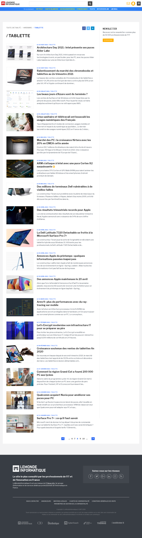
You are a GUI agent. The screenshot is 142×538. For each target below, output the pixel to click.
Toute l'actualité (13, 28)
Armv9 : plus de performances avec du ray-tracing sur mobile (62, 303)
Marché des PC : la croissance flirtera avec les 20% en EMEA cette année (64, 142)
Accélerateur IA (67, 9)
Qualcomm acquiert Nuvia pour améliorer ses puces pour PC (63, 396)
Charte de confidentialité (79, 501)
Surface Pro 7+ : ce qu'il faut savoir (57, 418)
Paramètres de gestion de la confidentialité (71, 504)
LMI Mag (114, 9)
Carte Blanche (51, 9)
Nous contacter (32, 501)
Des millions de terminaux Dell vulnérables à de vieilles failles (64, 188)
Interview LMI (103, 9)
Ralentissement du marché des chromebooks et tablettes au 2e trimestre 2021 (65, 72)
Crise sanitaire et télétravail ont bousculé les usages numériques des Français (63, 118)
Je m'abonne (108, 40)
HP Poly (39, 9)
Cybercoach (82, 9)
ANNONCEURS (46, 501)
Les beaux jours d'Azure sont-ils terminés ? (62, 94)
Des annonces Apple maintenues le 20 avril (62, 279)
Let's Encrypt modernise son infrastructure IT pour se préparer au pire (64, 327)
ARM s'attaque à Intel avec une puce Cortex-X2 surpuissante (65, 165)
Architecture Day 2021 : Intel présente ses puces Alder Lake (65, 49)
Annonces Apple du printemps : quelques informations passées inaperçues (61, 257)
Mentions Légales (60, 501)
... (69, 439)
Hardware (27, 28)
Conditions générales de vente (104, 501)
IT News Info (50, 483)
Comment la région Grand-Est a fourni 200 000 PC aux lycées (65, 373)
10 (83, 439)
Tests (92, 9)
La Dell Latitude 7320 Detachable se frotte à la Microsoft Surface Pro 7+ (65, 234)
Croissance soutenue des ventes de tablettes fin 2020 (65, 350)
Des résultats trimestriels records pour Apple (64, 209)
